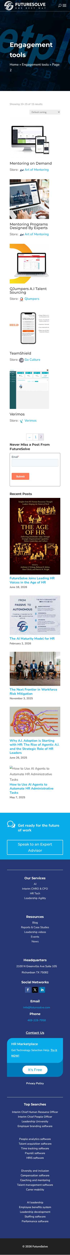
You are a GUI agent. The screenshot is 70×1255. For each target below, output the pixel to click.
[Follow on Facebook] (28, 990)
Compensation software (35, 1175)
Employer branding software (35, 1126)
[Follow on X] (35, 990)
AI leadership (35, 1202)
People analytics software (35, 1139)
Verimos (31, 420)
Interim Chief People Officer (35, 1117)
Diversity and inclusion (35, 1171)
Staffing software (35, 1216)
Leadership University (35, 1121)
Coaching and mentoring (35, 1180)
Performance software (35, 1221)
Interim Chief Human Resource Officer (35, 1112)
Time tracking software (35, 1148)
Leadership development (35, 1212)
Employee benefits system (35, 1207)
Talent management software (35, 1185)
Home (14, 64)
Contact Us (35, 1033)
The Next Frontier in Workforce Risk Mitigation (33, 691)
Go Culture (32, 359)
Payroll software (35, 1153)
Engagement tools (35, 64)
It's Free (35, 1070)
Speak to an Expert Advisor (35, 847)
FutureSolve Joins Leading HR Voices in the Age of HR (32, 580)
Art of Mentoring (37, 169)
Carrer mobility (35, 1189)
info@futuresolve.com (36, 1007)
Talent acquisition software (35, 1144)
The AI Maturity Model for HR (32, 639)
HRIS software (35, 1158)
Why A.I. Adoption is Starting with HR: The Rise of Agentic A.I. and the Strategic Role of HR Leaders (34, 747)
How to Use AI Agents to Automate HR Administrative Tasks (31, 788)
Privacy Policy (35, 1083)
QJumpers (32, 299)
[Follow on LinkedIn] (42, 990)
